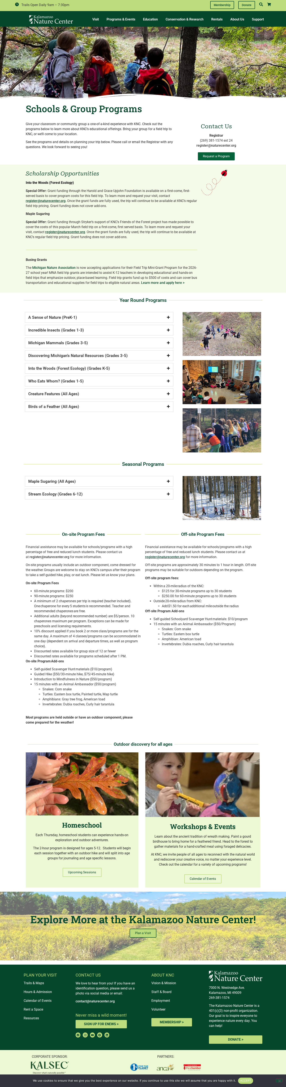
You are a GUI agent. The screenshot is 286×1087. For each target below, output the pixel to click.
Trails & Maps (34, 983)
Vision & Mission (163, 983)
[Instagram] (85, 1034)
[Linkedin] (106, 1034)
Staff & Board (161, 992)
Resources (31, 1018)
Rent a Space (33, 1009)
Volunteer (158, 1009)
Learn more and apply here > (162, 283)
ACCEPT (245, 1080)
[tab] (99, 317)
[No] (279, 1080)
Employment (160, 1001)
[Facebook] (78, 1034)
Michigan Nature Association (54, 268)
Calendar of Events (38, 1001)
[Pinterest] (99, 1034)
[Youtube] (92, 1034)
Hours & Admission (38, 992)
